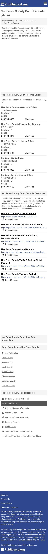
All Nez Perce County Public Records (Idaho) (23, 436)
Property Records (12, 422)
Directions (29, 118)
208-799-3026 (7, 119)
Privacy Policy (6, 503)
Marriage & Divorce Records (16, 417)
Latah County (7, 367)
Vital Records (10, 426)
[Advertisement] (24, 65)
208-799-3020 (7, 169)
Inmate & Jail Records (14, 412)
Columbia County (9, 381)
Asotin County (7, 362)
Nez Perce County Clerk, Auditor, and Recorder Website (19, 237)
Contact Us (5, 499)
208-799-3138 (7, 153)
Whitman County (8, 376)
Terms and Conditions (9, 507)
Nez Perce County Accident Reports (18, 213)
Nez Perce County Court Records (17, 249)
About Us (4, 495)
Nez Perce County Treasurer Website (19, 273)
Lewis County (7, 357)
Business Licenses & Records (17, 398)
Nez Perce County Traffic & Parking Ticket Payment (21, 261)
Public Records (8, 20)
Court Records (11, 403)
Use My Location (11, 353)
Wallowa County (8, 385)
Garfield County (8, 371)
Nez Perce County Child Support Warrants (21, 224)
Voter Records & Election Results (18, 431)
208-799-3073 (7, 136)
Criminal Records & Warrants (17, 408)
